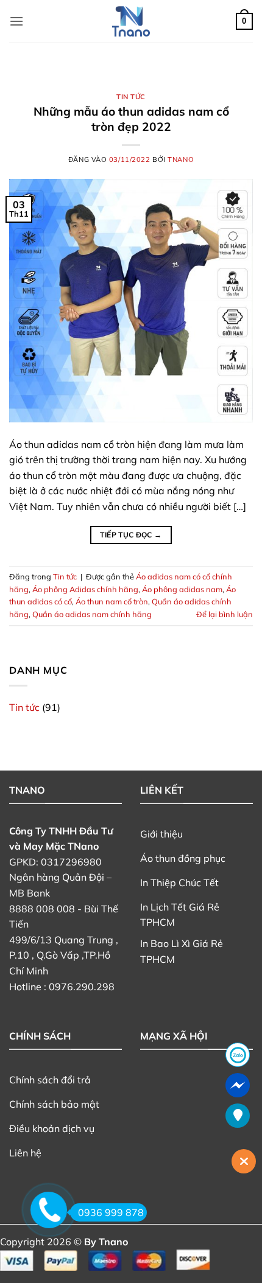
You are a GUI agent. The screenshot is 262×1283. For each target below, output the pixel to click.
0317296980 (71, 862)
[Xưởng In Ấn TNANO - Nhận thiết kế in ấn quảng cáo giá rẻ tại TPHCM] (131, 21)
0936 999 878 (111, 1212)
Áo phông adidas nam (182, 589)
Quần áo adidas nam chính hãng (92, 614)
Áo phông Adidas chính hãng (85, 589)
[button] (16, 21)
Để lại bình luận (224, 614)
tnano (181, 159)
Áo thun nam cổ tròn (112, 601)
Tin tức (131, 97)
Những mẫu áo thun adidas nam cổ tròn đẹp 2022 (131, 119)
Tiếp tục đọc (130, 534)
